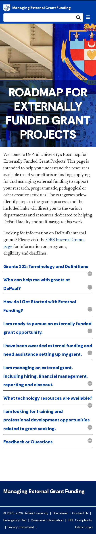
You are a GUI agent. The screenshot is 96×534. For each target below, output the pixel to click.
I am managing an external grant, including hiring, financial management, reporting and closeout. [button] (45, 376)
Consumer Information (47, 520)
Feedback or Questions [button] (28, 442)
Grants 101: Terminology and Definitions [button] (45, 266)
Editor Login (84, 527)
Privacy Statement (21, 527)
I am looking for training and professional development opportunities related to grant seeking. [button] (46, 420)
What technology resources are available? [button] (47, 398)
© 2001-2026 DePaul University (25, 513)
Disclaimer (60, 513)
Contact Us (80, 513)
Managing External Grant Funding (41, 7)
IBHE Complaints (80, 520)
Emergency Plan (15, 520)
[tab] (48, 266)
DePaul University (6, 7)
